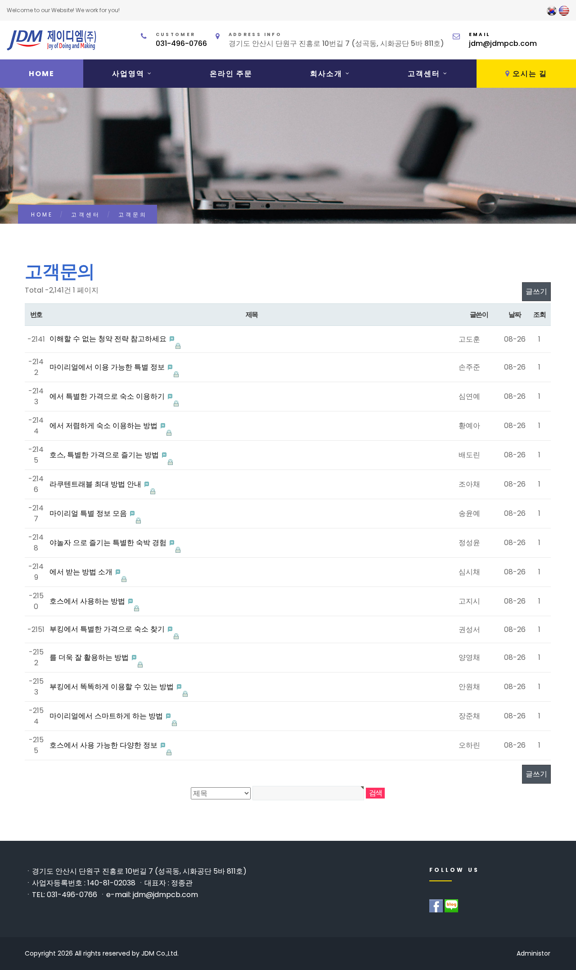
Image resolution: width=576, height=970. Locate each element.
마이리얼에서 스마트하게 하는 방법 (107, 716)
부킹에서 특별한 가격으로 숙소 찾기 (108, 629)
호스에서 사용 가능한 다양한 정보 (104, 745)
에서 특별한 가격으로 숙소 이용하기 (108, 396)
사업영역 (128, 73)
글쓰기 (536, 291)
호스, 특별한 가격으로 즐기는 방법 (105, 455)
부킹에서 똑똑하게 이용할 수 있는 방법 (113, 686)
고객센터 (424, 73)
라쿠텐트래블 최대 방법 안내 (96, 484)
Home (41, 73)
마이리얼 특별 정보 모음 (89, 513)
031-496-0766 (181, 43)
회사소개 (326, 73)
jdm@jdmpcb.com (503, 43)
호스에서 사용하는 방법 (88, 601)
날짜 (514, 314)
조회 (539, 314)
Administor (533, 953)
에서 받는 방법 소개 (82, 572)
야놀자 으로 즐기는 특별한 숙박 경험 (109, 542)
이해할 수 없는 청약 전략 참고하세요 (109, 339)
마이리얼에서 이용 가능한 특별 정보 (108, 367)
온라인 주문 (231, 73)
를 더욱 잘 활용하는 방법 (90, 657)
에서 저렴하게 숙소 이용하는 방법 (104, 425)
